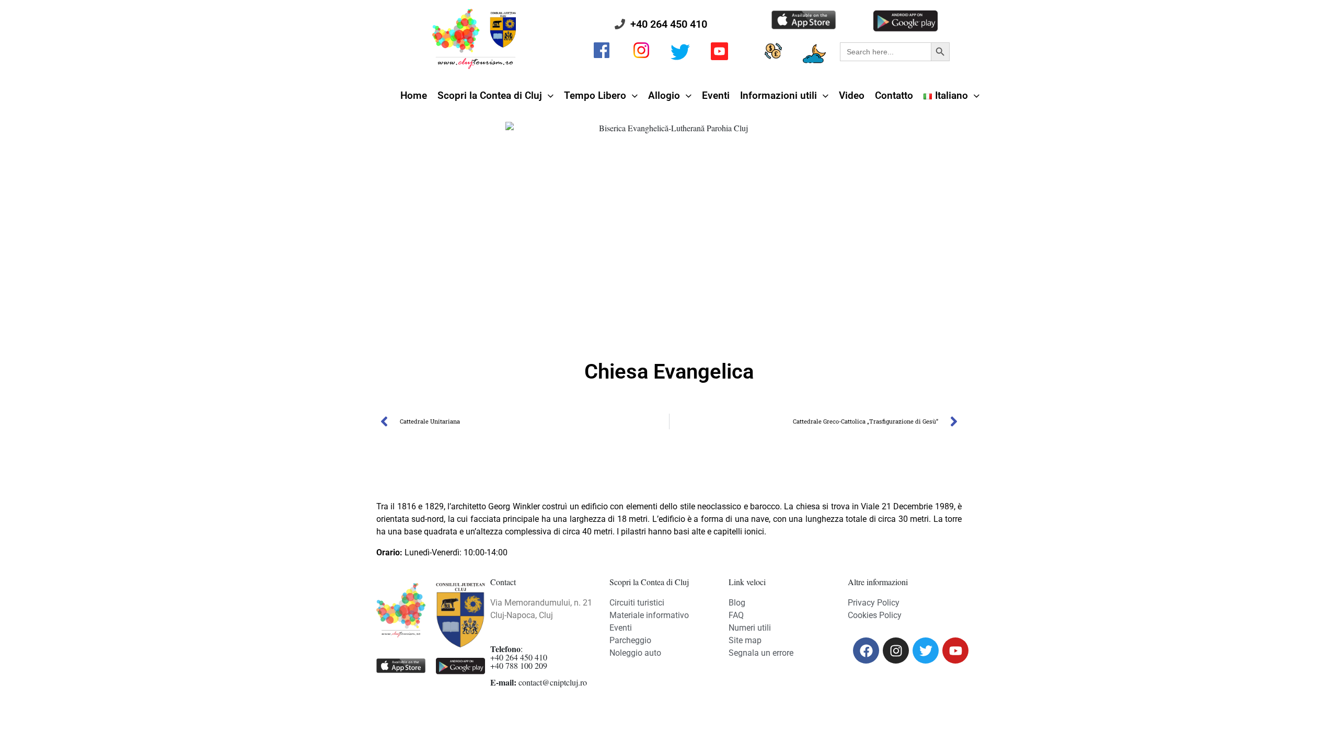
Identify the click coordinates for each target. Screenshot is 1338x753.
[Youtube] (955, 650)
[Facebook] (866, 650)
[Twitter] (926, 650)
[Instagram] (896, 650)
